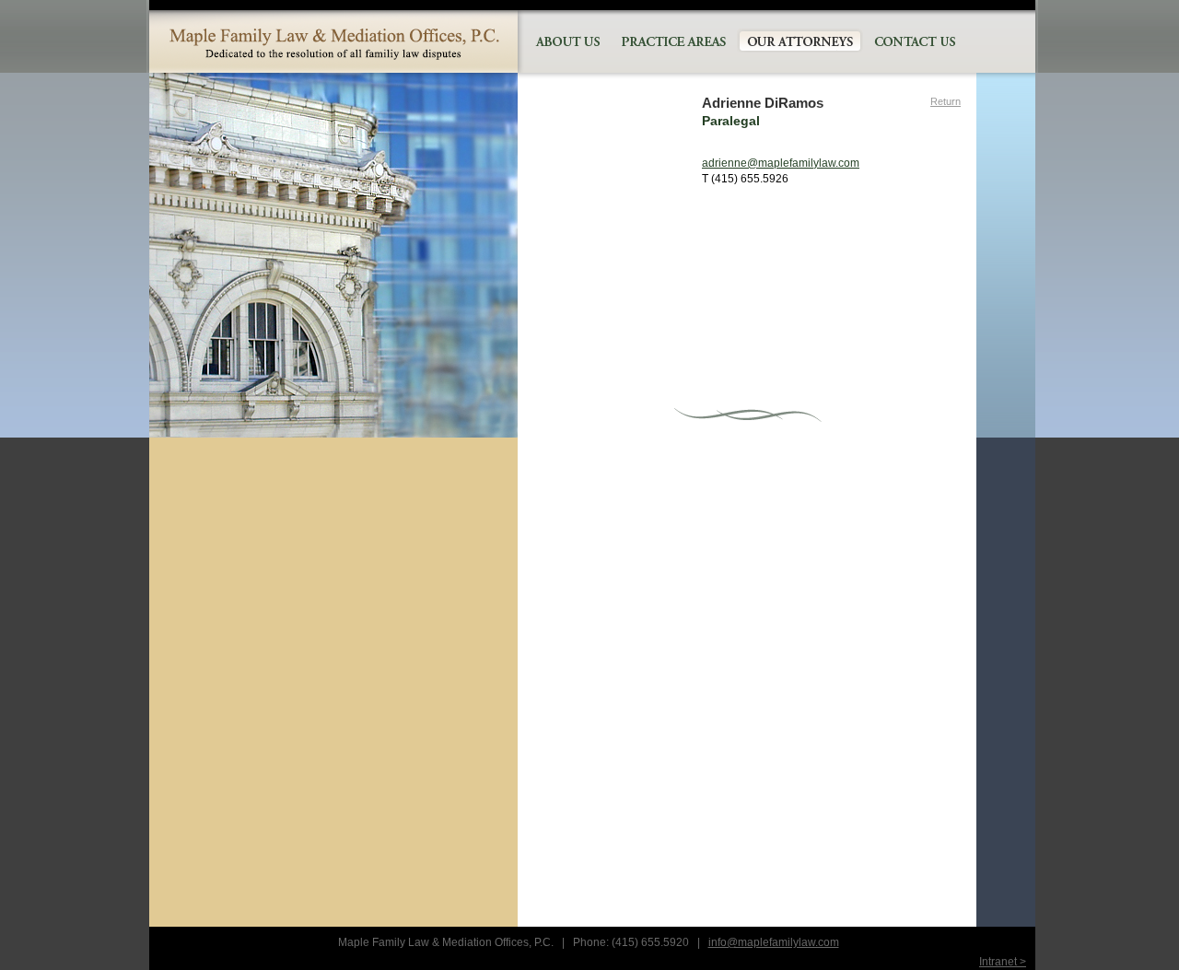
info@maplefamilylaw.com (773, 942)
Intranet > (1002, 961)
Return (945, 101)
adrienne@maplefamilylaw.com (780, 163)
